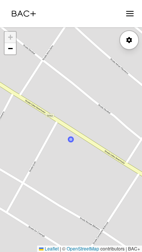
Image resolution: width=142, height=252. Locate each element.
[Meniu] (129, 13)
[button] (10, 37)
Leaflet (51, 248)
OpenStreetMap (83, 248)
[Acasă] (24, 13)
